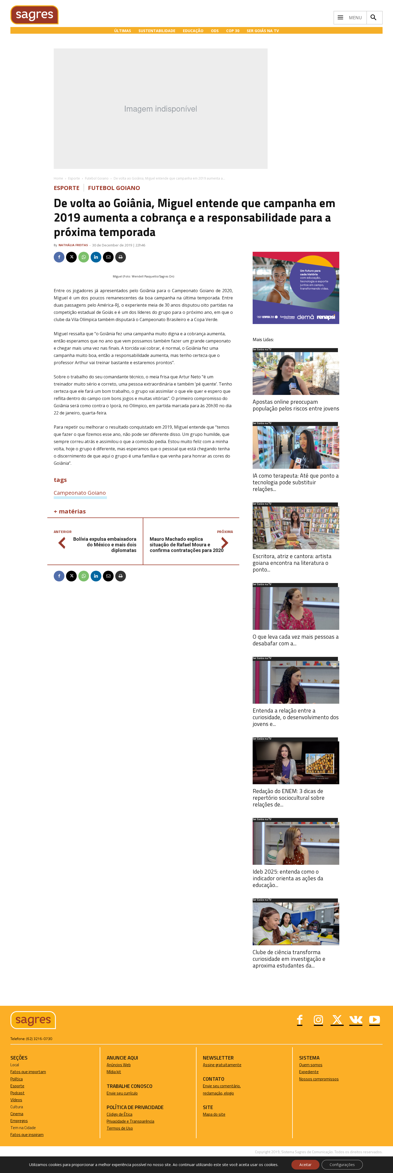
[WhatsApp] (83, 257)
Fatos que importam (28, 1072)
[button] (373, 17)
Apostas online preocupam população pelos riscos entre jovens (296, 405)
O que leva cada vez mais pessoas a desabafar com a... (296, 640)
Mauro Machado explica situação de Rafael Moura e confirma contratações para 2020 (187, 544)
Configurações (342, 1164)
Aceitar (305, 1164)
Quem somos (310, 1065)
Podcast (17, 1093)
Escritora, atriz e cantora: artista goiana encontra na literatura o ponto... (292, 563)
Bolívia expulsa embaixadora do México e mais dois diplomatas (104, 544)
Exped (304, 1072)
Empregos (19, 1121)
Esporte (74, 178)
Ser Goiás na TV (262, 349)
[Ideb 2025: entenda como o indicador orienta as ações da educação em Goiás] (296, 843)
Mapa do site (214, 1114)
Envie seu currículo (122, 1093)
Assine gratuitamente (222, 1065)
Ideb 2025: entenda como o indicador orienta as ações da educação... (288, 878)
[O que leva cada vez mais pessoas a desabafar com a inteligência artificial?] (296, 608)
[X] (71, 257)
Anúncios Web (119, 1065)
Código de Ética (119, 1114)
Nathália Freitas (73, 245)
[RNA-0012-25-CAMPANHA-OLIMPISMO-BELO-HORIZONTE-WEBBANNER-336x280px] (296, 322)
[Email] (108, 257)
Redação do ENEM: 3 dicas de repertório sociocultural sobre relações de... (289, 798)
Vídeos (16, 1100)
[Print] (120, 257)
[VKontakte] (356, 1020)
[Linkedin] (96, 257)
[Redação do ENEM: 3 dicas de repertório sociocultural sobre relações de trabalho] (296, 762)
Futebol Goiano (97, 178)
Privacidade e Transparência (130, 1121)
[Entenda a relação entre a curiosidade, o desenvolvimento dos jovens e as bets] (296, 682)
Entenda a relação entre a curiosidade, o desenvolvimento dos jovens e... (296, 717)
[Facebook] (59, 257)
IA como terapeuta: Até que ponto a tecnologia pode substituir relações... (296, 482)
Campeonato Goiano (80, 492)
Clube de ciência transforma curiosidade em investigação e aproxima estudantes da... (289, 959)
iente (314, 1072)
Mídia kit (114, 1072)
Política (16, 1079)
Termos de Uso (120, 1128)
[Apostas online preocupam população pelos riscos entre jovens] (296, 373)
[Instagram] (318, 1020)
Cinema (16, 1114)
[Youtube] (375, 1020)
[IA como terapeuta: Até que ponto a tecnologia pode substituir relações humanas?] (296, 447)
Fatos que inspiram (27, 1135)
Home (58, 178)
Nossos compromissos (319, 1079)
